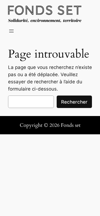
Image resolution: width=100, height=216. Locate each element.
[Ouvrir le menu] (11, 31)
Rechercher (74, 102)
